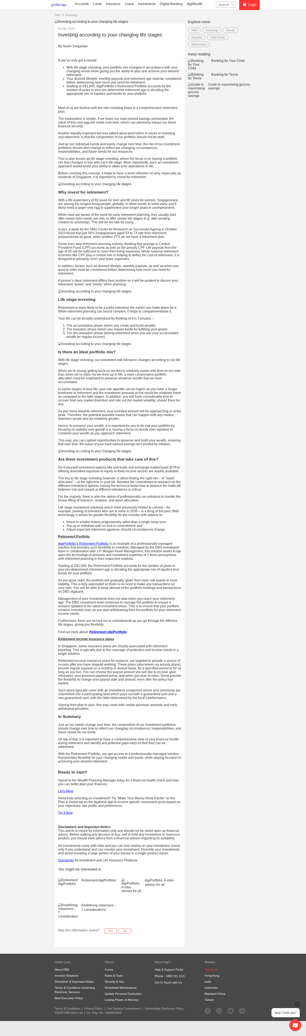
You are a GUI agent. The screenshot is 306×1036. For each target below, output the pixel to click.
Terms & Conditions (67, 1008)
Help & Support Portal (169, 969)
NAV (194, 30)
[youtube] (231, 1010)
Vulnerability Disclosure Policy (164, 1008)
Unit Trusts (218, 37)
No (125, 931)
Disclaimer (66, 860)
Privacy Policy (94, 1008)
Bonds (230, 30)
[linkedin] (242, 1010)
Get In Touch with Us (168, 982)
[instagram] (219, 1010)
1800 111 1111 (175, 976)
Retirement (199, 44)
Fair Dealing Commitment (124, 1008)
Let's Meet (65, 791)
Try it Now (65, 813)
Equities (197, 37)
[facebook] (208, 1010)
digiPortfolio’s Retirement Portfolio (83, 543)
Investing (71, 15)
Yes (111, 931)
